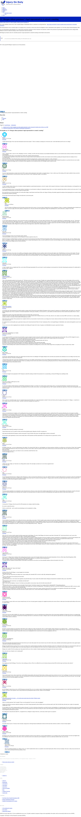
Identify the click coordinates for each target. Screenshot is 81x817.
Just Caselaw (4, 809)
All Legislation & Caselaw (7, 808)
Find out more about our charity (8, 762)
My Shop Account (8, 13)
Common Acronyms (6, 791)
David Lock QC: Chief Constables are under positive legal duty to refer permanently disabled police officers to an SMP (25, 127)
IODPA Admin (3, 22)
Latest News (4, 786)
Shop (3, 11)
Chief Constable (13, 22)
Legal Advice (4, 783)
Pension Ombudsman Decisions (8, 799)
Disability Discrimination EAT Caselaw (9, 801)
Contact (3, 10)
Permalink (4, 139)
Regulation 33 (26, 22)
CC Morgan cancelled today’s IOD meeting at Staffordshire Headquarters (16, 128)
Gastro (3, 459)
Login (3, 15)
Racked (3, 137)
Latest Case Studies (6, 788)
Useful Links (4, 792)
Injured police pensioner (6, 306)
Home (3, 7)
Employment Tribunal (6, 811)
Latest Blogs (4, 785)
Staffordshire (13, 125)
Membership (4, 9)
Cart (5, 14)
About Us (4, 8)
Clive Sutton (4, 658)
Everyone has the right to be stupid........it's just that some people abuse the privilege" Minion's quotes (21, 698)
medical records (20, 22)
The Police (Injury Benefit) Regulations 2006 (10, 797)
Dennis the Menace (6, 276)
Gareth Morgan (7, 125)
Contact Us (4, 775)
